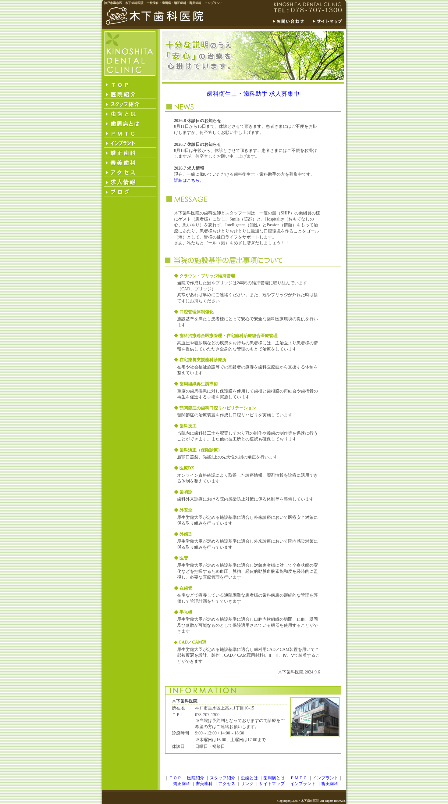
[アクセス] (130, 172)
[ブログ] (130, 191)
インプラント (325, 778)
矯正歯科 (181, 783)
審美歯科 (204, 783)
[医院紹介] (130, 94)
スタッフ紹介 (222, 778)
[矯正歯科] (130, 152)
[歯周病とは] (130, 123)
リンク (247, 783)
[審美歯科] (130, 162)
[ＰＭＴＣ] (130, 133)
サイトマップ (272, 783)
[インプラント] (130, 143)
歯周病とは (274, 778)
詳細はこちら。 (189, 180)
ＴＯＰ (175, 778)
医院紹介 (195, 778)
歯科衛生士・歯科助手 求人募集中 (253, 93)
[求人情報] (130, 182)
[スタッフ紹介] (130, 104)
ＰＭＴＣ (298, 778)
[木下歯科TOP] (130, 84)
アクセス (226, 783)
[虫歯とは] (130, 113)
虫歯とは (249, 778)
